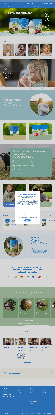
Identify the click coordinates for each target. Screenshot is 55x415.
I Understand (28, 220)
